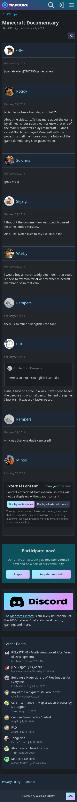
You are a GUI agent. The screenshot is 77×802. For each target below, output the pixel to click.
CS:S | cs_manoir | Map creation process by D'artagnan (41, 705)
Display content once (21, 504)
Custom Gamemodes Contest (31, 717)
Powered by (38, 796)
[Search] (51, 5)
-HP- (10, 28)
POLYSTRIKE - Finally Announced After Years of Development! (41, 654)
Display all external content (52, 504)
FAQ (14, 727)
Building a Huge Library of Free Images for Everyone (40, 679)
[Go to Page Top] (70, 796)
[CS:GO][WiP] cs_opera (26, 667)
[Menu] (72, 5)
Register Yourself (51, 574)
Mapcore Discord (23, 759)
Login (18, 574)
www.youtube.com (58, 486)
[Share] (71, 36)
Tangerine (18, 738)
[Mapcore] (15, 5)
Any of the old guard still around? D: (36, 692)
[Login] (61, 5)
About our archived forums (29, 748)
